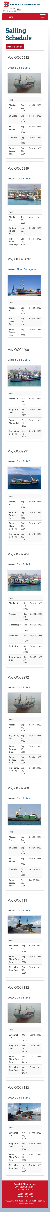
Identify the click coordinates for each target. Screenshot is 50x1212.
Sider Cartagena (26, 269)
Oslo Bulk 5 (23, 461)
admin (31, 1203)
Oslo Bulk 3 (23, 67)
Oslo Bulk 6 (23, 178)
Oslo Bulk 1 (23, 798)
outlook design (22, 1203)
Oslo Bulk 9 (23, 910)
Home (10, 16)
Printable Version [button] (14, 46)
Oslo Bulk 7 (23, 360)
